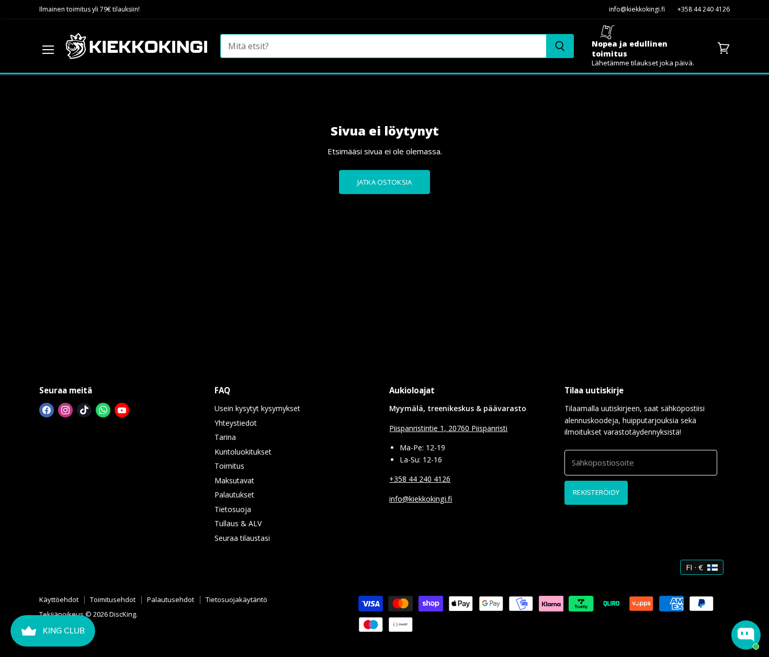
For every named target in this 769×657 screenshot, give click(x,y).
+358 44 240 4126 (703, 10)
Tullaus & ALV (238, 523)
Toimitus (229, 466)
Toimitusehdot (112, 599)
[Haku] (560, 46)
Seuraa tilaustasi (242, 538)
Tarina (225, 437)
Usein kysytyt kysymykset (257, 408)
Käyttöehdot (58, 599)
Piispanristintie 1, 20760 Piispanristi (448, 428)
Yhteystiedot (235, 423)
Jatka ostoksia (384, 182)
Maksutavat (234, 480)
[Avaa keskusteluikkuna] (746, 635)
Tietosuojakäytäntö (236, 599)
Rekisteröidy (596, 492)
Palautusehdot (170, 599)
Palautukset (234, 495)
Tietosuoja (232, 509)
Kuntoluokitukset (243, 452)
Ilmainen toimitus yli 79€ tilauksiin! (89, 10)
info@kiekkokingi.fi (637, 10)
